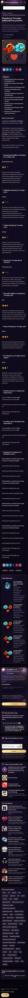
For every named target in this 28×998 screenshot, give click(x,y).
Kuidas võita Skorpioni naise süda (10, 466)
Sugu (20, 952)
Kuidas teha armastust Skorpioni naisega (12, 471)
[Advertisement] (14, 8)
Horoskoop (18, 570)
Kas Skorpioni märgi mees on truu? (11, 521)
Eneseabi (14, 892)
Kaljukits (16, 899)
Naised (20, 923)
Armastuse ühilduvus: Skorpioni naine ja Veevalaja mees (18, 652)
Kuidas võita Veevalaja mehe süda (11, 533)
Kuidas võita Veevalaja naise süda (10, 488)
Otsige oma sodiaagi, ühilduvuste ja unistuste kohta (14, 976)
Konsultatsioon (6, 684)
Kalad (10, 899)
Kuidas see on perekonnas (9, 908)
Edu (9, 892)
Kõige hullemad (6, 902)
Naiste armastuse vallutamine (10, 927)
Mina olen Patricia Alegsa (11, 713)
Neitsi (17, 933)
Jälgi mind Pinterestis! (8, 118)
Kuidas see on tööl (18, 911)
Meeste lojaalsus (20, 917)
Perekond (5, 945)
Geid (19, 892)
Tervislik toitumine (12, 955)
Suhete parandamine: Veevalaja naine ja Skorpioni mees (18, 606)
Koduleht (4, 13)
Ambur (4, 892)
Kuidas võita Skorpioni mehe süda (11, 510)
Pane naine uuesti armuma (9, 942)
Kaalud (23, 895)
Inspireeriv (12, 895)
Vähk (22, 961)
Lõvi (4, 917)
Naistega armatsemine (8, 933)
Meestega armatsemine (19, 920)
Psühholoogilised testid (8, 948)
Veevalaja (10, 13)
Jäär (18, 895)
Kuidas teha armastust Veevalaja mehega (12, 538)
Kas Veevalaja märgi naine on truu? (11, 498)
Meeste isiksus (10, 917)
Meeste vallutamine (7, 920)
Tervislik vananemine (8, 958)
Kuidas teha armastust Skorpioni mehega (13, 515)
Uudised (17, 961)
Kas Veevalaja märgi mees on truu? (11, 543)
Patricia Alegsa (10, 34)
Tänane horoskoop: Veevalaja (10, 723)
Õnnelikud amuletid (14, 936)
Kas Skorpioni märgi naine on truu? (11, 476)
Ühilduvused (18, 958)
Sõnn (10, 952)
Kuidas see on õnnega (8, 905)
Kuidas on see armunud (17, 902)
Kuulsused (5, 914)
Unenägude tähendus (8, 961)
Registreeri (14, 751)
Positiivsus (12, 945)
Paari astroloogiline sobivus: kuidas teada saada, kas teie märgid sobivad (18, 583)
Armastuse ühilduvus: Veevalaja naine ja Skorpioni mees (18, 622)
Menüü (5, 995)
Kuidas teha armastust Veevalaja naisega (12, 493)
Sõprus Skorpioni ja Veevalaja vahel (14, 97)
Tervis (4, 955)
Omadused (5, 936)
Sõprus (15, 952)
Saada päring (14, 703)
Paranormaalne (21, 942)
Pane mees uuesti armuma (9, 939)
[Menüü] (24, 2)
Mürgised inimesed (12, 923)
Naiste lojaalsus (15, 930)
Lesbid (11, 914)
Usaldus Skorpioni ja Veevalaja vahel (15, 87)
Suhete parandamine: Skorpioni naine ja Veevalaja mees (18, 637)
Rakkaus (18, 948)
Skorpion (11, 570)
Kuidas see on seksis (7, 911)
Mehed (4, 923)
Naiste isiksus (6, 930)
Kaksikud (5, 899)
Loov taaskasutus (19, 914)
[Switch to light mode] (21, 2)
